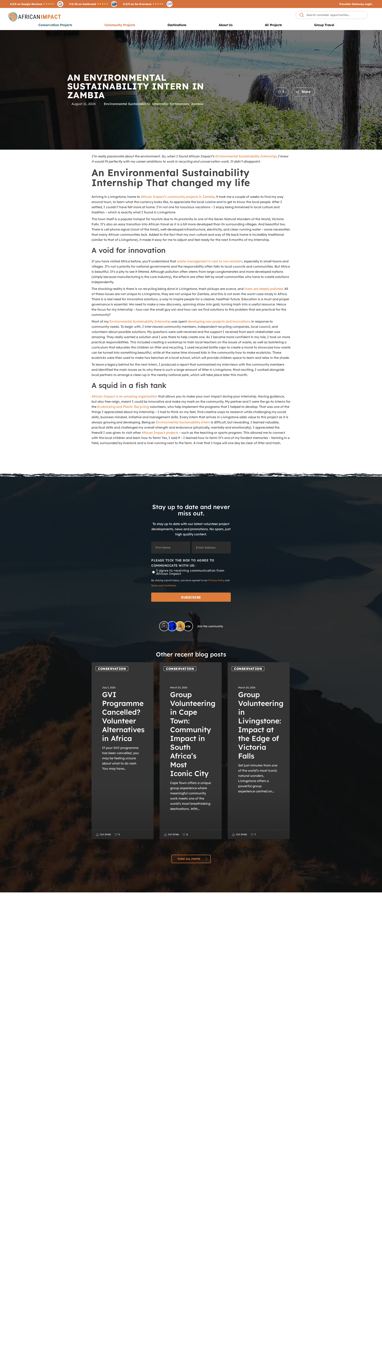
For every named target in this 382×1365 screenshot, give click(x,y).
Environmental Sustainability (127, 104)
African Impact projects (160, 433)
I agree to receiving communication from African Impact (190, 572)
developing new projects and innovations (219, 321)
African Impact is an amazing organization (124, 396)
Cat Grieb (105, 834)
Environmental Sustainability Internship (245, 156)
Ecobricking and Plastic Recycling (123, 407)
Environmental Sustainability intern (183, 422)
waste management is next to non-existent (209, 261)
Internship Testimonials (170, 104)
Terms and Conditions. (164, 585)
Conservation (112, 669)
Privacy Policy (216, 580)
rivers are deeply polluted (263, 289)
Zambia (197, 104)
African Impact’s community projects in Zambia (177, 197)
